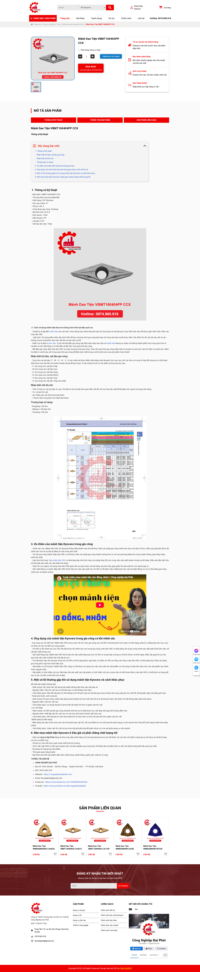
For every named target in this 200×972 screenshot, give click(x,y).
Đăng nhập (138, 6)
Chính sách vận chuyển (109, 925)
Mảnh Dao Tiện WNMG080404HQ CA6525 (44, 847)
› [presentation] (168, 837)
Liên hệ (141, 18)
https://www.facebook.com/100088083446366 (66, 782)
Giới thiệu (80, 18)
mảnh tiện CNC (59, 560)
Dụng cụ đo (77, 915)
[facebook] (149, 936)
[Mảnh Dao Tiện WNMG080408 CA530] (128, 830)
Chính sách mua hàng (109, 930)
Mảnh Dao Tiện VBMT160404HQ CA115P (99, 847)
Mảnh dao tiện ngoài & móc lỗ (73, 24)
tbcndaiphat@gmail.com (44, 941)
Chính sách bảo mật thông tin (112, 915)
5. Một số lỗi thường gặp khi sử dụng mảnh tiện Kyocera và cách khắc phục (65, 173)
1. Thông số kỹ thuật (43, 151)
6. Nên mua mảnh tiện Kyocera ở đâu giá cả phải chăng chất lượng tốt (62, 177)
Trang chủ (65, 18)
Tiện (58, 24)
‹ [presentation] (31, 837)
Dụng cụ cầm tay (79, 920)
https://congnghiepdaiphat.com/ (58, 774)
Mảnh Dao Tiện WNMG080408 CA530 (125, 847)
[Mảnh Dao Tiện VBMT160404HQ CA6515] (72, 830)
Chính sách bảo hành (109, 920)
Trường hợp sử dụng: (45, 162)
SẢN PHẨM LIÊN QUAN (146, 120)
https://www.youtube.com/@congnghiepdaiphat (65, 786)
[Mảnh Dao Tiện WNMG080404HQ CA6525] (45, 830)
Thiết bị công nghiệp (80, 925)
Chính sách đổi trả (108, 910)
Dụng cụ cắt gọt (49, 24)
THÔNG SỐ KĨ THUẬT (53, 120)
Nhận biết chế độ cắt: (45, 158)
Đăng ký (137, 9)
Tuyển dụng (96, 18)
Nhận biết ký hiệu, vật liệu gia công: (51, 155)
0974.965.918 (40, 936)
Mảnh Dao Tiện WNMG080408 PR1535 (152, 847)
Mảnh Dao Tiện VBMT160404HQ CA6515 (71, 847)
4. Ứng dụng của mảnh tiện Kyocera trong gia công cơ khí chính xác (61, 169)
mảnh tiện (53, 331)
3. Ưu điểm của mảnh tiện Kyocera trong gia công (54, 166)
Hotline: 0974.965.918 (160, 18)
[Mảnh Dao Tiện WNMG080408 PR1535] (155, 830)
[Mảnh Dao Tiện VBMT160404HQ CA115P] (100, 830)
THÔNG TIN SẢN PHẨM (100, 120)
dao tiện (52, 343)
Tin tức (111, 18)
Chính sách (126, 18)
